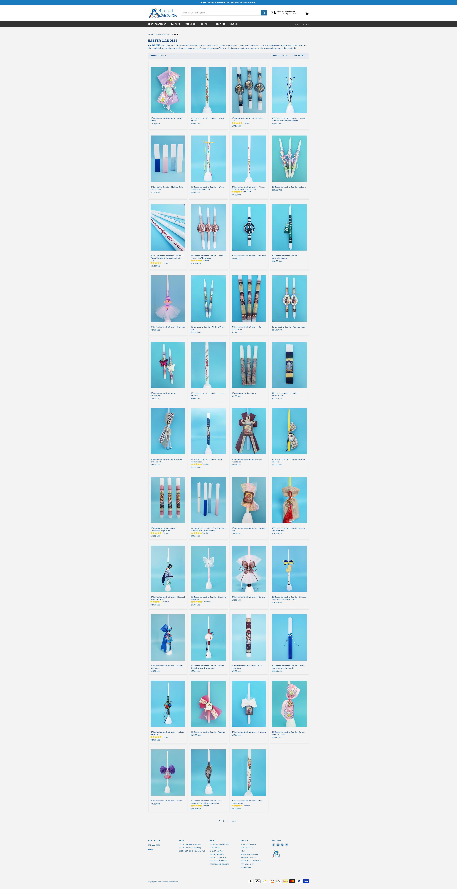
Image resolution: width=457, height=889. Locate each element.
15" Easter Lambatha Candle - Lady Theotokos (247, 460)
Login (297, 24)
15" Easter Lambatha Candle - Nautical (249, 255)
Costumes (206, 24)
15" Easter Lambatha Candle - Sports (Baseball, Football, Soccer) (207, 666)
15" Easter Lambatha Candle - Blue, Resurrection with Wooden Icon (206, 802)
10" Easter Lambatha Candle (244, 393)
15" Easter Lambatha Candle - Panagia (208, 732)
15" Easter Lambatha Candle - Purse (166, 801)
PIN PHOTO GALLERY (218, 857)
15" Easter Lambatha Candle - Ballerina (168, 327)
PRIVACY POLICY (247, 864)
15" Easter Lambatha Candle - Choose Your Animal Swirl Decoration (289, 598)
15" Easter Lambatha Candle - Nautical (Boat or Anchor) (168, 598)
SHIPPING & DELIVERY (249, 857)
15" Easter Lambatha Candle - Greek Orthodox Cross (167, 460)
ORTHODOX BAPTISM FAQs (190, 844)
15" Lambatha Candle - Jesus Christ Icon (247, 119)
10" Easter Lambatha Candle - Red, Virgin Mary (247, 666)
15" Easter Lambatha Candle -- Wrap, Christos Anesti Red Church (248, 188)
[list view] (306, 56)
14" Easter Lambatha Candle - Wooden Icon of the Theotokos (208, 256)
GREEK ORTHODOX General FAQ (192, 851)
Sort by (153, 56)
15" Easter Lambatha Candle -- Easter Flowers (208, 394)
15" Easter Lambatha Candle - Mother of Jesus (288, 460)
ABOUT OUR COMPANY (250, 854)
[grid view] (303, 56)
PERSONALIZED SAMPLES (219, 864)
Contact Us (154, 840)
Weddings (191, 24)
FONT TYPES (215, 848)
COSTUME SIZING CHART (220, 844)
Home (151, 34)
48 (287, 56)
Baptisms (176, 24)
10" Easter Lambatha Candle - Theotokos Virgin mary (164, 529)
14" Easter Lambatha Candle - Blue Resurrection (206, 460)
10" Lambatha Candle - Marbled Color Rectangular (167, 188)
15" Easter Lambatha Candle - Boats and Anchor (167, 666)
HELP (243, 851)
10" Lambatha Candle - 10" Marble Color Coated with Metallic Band (208, 529)
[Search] (264, 12)
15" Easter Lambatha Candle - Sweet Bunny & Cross (288, 733)
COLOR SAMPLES (216, 851)
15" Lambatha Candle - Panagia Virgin (288, 327)
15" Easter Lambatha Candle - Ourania (248, 597)
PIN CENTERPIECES (217, 854)
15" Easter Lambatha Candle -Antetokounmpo (285, 256)
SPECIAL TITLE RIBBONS (219, 861)
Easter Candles (163, 34)
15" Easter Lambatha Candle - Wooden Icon (249, 529)
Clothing (220, 24)
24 (280, 56)
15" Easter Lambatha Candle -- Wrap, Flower (207, 119)
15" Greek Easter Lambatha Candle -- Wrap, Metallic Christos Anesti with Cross (167, 258)
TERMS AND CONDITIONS (251, 861)
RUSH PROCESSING (248, 844)
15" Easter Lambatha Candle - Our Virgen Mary (247, 328)
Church (233, 24)
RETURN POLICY (247, 848)
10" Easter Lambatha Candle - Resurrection (285, 394)
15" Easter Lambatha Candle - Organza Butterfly (208, 598)
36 (283, 56)
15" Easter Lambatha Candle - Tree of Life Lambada (288, 529)
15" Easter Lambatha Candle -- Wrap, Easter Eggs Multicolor (207, 188)
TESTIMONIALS (246, 867)
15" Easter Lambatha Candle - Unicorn (289, 187)
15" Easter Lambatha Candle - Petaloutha (164, 394)
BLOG (150, 849)
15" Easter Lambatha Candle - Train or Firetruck (167, 733)
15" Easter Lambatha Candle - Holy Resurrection (247, 802)
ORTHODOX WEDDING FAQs (190, 848)
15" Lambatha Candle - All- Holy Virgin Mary (207, 328)
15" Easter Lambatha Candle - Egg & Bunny (166, 119)
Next (234, 821)
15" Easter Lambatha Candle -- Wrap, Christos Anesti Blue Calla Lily (288, 119)
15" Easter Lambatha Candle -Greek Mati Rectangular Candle (288, 666)
